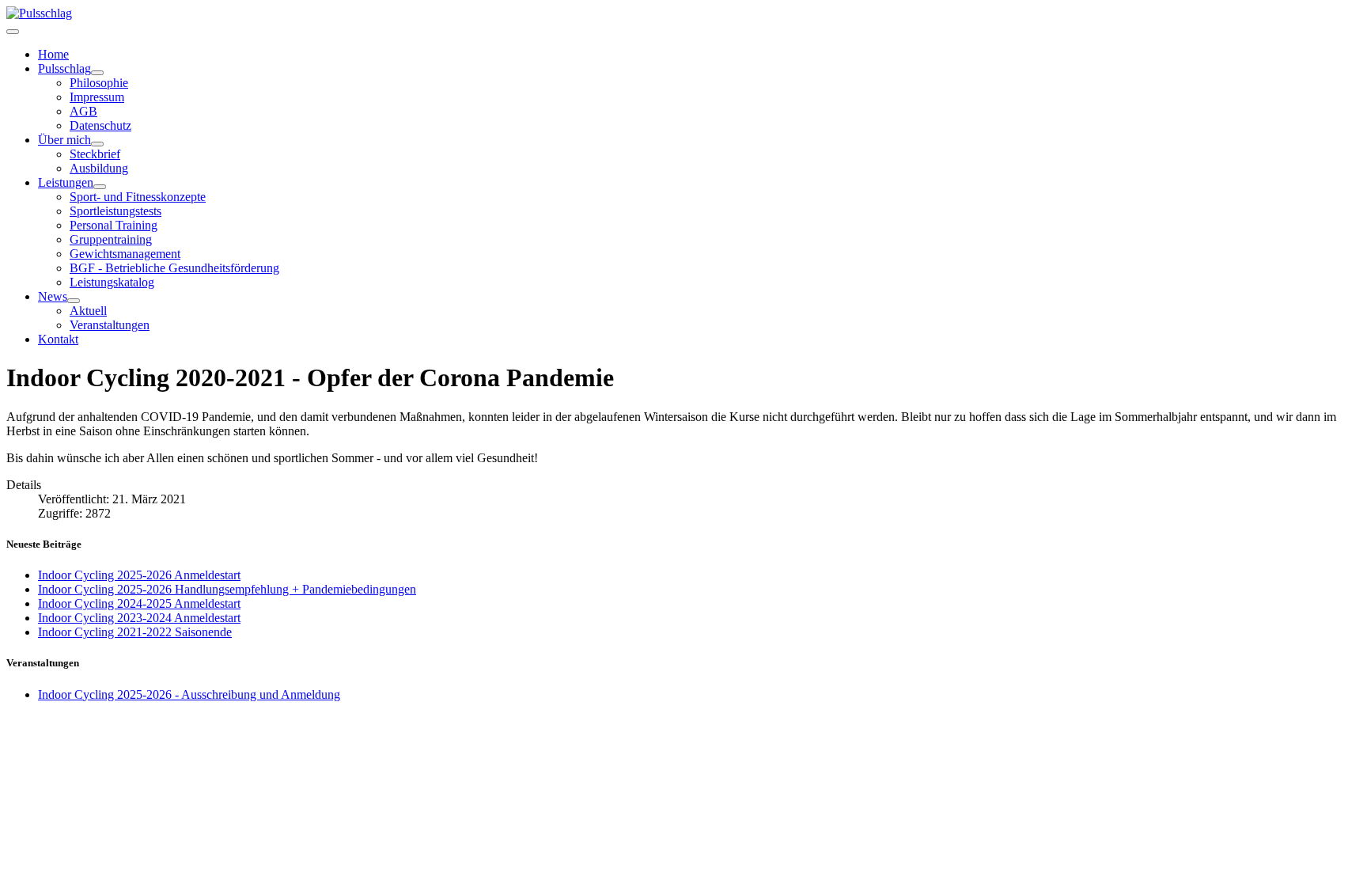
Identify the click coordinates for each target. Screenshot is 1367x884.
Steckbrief (95, 154)
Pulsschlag (64, 68)
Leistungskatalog (112, 282)
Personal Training (113, 225)
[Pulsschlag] (97, 72)
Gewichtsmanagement (125, 253)
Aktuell (88, 310)
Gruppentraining (111, 239)
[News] (73, 300)
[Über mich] (97, 144)
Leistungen (65, 182)
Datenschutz (100, 125)
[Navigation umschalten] (12, 31)
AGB (83, 111)
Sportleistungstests (115, 211)
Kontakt (58, 339)
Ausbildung (99, 168)
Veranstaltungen (110, 325)
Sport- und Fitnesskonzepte (138, 196)
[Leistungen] (99, 186)
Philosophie (99, 82)
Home (53, 54)
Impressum (97, 97)
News (52, 296)
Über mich (64, 139)
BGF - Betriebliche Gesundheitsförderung (174, 268)
